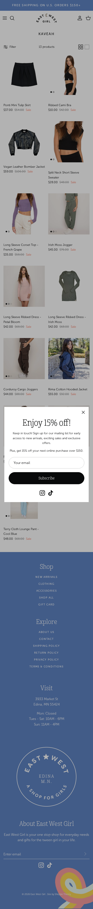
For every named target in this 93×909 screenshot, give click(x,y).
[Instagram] (42, 493)
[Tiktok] (50, 493)
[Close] (83, 412)
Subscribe (46, 478)
